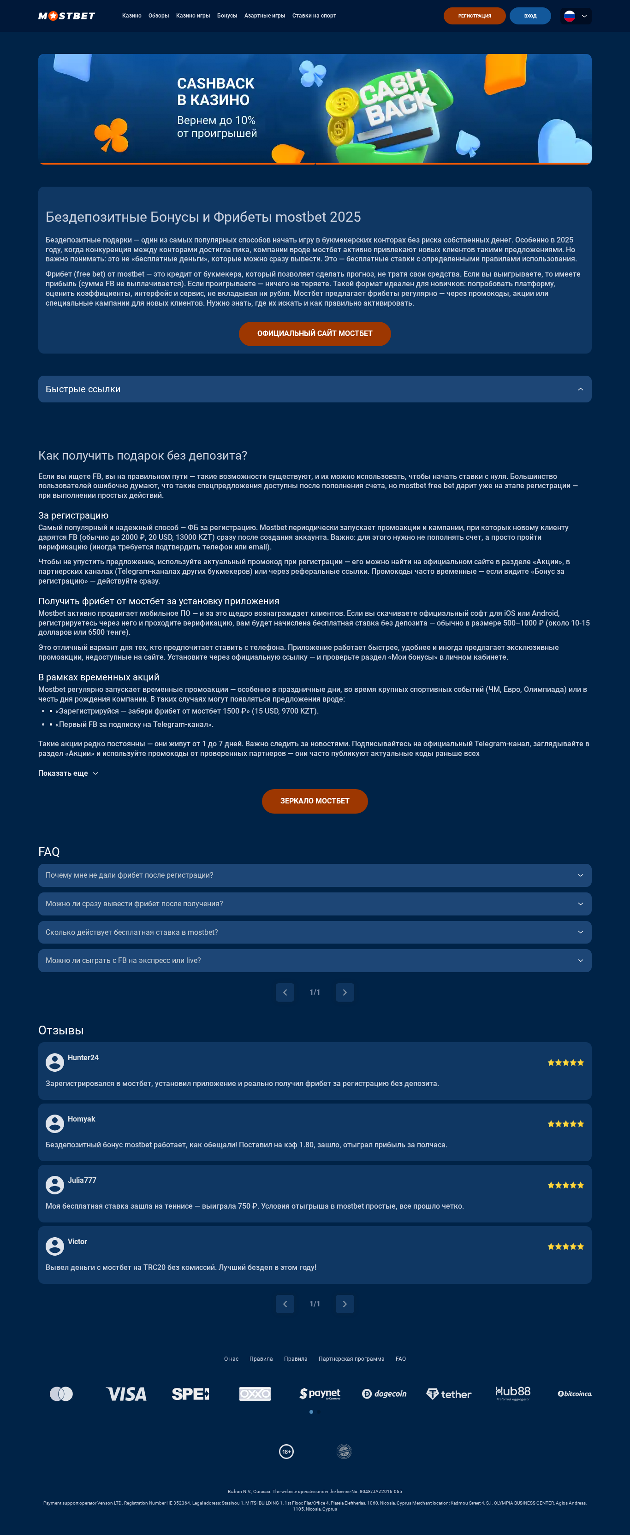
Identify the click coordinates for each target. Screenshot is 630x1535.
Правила (261, 1359)
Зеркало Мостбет (315, 801)
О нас (231, 1359)
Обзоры (159, 15)
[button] (311, 1412)
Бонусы (227, 15)
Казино (132, 15)
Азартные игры (264, 15)
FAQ (401, 1359)
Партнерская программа (352, 1359)
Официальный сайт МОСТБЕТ (315, 333)
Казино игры (193, 15)
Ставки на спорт (314, 15)
